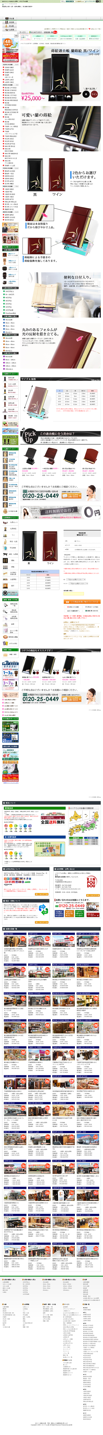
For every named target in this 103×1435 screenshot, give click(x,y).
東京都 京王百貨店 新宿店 (12, 1020)
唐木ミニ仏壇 (13, 268)
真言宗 (12, 460)
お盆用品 (13, 579)
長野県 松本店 (9, 176)
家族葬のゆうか (67, 1375)
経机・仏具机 (13, 554)
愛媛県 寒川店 (9, 209)
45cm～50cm (10, 326)
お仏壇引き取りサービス (11, 709)
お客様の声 (66, 1337)
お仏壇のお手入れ (68, 1343)
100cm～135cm (11, 363)
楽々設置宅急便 (67, 1317)
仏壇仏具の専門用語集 (69, 1331)
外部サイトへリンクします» (11, 783)
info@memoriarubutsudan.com (70, 889)
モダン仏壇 (12, 261)
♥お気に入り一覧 (67, 1357)
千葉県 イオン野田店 (11, 126)
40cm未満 (9, 320)
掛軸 (12, 567)
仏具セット (14, 522)
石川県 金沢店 (9, 181)
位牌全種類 (86, 1282)
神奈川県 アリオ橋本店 (11, 1132)
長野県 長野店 (9, 178)
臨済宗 (12, 498)
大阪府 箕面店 (9, 189)
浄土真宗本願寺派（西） (9, 1315)
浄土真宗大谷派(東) (13, 466)
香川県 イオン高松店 (11, 204)
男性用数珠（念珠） (48, 1309)
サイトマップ (66, 1349)
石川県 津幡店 (9, 183)
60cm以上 (9, 351)
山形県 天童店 (9, 82)
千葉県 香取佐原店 (10, 136)
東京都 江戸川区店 (10, 88)
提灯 (12, 585)
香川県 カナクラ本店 (11, 207)
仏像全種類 (6, 1307)
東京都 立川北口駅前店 (11, 1047)
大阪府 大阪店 (9, 197)
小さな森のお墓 (67, 1362)
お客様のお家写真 (68, 1335)
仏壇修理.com (67, 1366)
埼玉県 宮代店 (9, 141)
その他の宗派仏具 (13, 573)
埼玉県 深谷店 (9, 139)
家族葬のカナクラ (68, 1373)
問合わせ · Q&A (65, 29)
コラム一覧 (66, 1353)
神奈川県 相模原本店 (11, 153)
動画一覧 (65, 1355)
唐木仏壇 (12, 275)
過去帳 (47, 43)
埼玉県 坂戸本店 (10, 144)
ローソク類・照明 (14, 631)
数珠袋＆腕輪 (13, 637)
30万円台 (9, 301)
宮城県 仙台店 (9, 70)
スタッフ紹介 (66, 1347)
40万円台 (9, 297)
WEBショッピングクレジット (71, 1325)
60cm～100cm (10, 360)
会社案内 (47, 29)
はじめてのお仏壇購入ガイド (71, 1313)
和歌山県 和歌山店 (10, 202)
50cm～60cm (10, 347)
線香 (12, 624)
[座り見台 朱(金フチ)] (90, 466)
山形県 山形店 (9, 80)
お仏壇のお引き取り (68, 1319)
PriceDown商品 (11, 313)
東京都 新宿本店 (10, 93)
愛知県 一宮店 (9, 173)
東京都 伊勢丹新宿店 (11, 100)
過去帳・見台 (12, 417)
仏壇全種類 (6, 1282)
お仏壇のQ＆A (67, 1341)
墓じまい (65, 1364)
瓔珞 (12, 560)
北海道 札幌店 (9, 67)
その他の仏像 (12, 511)
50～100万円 (10, 294)
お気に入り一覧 (95, 29)
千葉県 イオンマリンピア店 (85, 1047)
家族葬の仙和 (66, 1371)
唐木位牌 (13, 378)
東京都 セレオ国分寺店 (84, 1020)
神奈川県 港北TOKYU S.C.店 (86, 1103)
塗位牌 (11, 391)
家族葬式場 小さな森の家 (70, 1368)
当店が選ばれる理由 (68, 1327)
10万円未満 (9, 310)
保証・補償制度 (67, 1323)
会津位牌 (13, 398)
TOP (25, 43)
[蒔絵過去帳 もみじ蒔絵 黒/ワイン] (70, 674)
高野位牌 (12, 404)
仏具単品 (41, 43)
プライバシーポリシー (69, 1309)
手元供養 (13, 548)
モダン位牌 (13, 385)
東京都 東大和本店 (10, 98)
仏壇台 (12, 282)
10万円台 (9, 307)
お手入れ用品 (13, 643)
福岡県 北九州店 (10, 217)
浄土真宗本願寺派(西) (13, 473)
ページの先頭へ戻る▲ (95, 710)
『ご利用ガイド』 (74, 631)
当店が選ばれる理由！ (11, 699)
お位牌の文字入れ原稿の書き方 (91, 1300)
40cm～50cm (10, 344)
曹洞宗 (12, 454)
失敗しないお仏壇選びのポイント (72, 1315)
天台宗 (12, 492)
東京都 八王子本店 (10, 95)
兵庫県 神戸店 (9, 199)
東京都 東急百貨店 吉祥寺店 (37, 1020)
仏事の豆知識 (66, 1333)
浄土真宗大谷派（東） (9, 1313)
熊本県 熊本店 (9, 220)
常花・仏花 (13, 541)
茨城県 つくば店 (10, 165)
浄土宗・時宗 (13, 485)
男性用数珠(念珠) (14, 611)
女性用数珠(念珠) (14, 617)
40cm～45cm (10, 323)
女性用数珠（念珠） (48, 1311)
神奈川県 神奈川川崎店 (36, 1103)
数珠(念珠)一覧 (14, 605)
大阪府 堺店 (8, 192)
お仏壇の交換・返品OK (69, 1321)
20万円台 (9, 304)
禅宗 (12, 504)
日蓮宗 (12, 479)
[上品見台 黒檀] (30, 466)
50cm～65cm (10, 329)
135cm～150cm (11, 366)
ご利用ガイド (55, 29)
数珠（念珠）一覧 (48, 1307)
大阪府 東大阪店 (10, 194)
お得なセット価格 (9, 703)
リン (13, 535)
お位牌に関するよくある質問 (91, 1298)
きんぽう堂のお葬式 (10, 715)
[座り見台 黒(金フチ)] (70, 466)
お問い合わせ (66, 1345)
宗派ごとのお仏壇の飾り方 (79, 29)
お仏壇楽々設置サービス (11, 706)
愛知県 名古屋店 (10, 171)
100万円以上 (10, 291)
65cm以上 (9, 332)
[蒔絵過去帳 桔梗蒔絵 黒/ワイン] (50, 674)
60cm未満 (9, 356)
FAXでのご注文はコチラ (11, 712)
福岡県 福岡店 (9, 215)
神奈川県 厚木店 (10, 146)
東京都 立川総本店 (10, 90)
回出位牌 (13, 410)
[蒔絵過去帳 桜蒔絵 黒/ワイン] (30, 674)
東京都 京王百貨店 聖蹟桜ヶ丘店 (63, 1020)
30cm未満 (9, 338)
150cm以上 (9, 369)
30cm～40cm (10, 341)
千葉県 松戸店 (9, 129)
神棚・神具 (12, 654)
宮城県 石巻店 (9, 72)
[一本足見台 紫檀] (50, 466)
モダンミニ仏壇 (13, 254)
